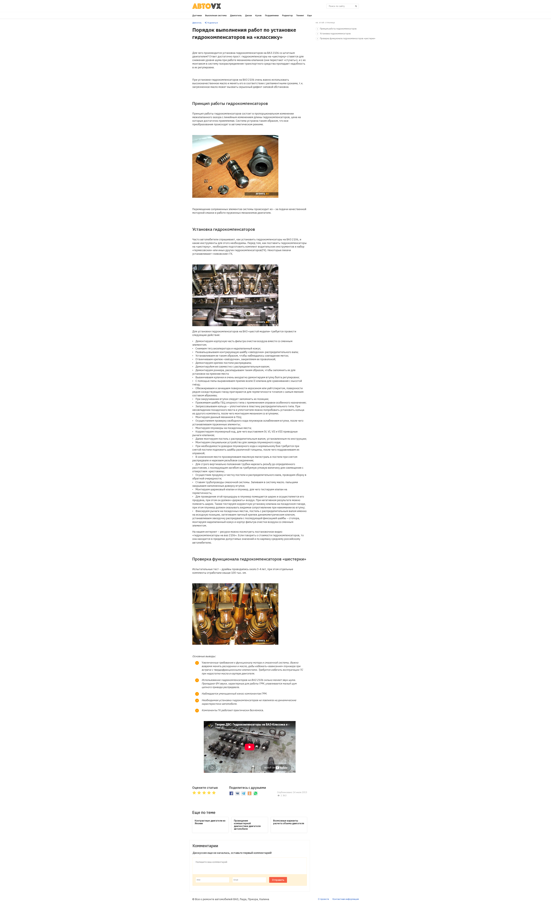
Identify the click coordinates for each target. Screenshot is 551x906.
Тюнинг (300, 15)
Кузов (258, 15)
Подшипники (272, 15)
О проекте (323, 899)
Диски (248, 15)
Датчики (197, 15)
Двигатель (236, 15)
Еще (309, 15)
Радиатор (287, 15)
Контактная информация (345, 899)
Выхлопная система (216, 15)
